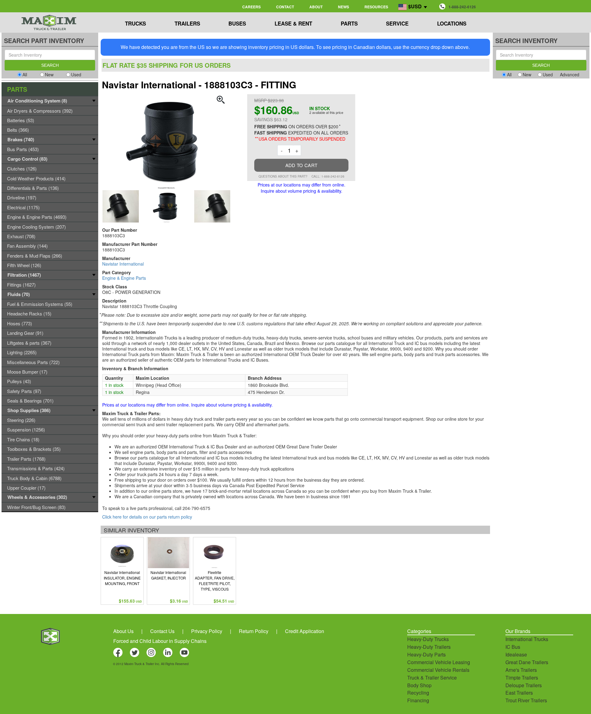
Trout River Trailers (526, 700)
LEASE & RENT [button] (293, 23)
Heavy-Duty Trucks (428, 639)
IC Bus (512, 646)
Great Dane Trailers (526, 662)
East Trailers (519, 692)
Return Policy (253, 631)
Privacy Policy (206, 631)
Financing (418, 700)
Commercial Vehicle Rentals (438, 669)
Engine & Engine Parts (124, 278)
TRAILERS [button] (187, 23)
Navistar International (123, 264)
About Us (123, 631)
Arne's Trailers (521, 669)
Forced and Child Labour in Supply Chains (160, 640)
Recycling (418, 692)
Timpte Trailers (521, 677)
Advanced (569, 74)
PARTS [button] (349, 23)
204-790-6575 (196, 508)
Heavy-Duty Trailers (429, 646)
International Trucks (526, 639)
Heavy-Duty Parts (426, 654)
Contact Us (162, 631)
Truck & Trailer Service (432, 677)
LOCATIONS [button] (451, 23)
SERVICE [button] (397, 23)
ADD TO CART (301, 165)
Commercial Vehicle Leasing (438, 662)
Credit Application (304, 631)
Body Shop (419, 685)
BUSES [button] (237, 23)
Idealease (516, 654)
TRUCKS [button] (135, 23)
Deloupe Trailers (523, 685)
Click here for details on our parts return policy (147, 517)
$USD (415, 6)
